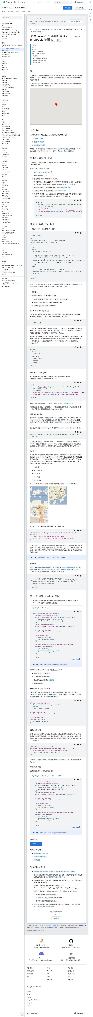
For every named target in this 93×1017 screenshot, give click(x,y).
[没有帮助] (81, 29)
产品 (33, 2)
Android (49, 971)
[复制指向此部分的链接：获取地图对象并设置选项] (52, 689)
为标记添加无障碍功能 (41, 853)
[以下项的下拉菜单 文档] (42, 2)
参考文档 (10, 12)
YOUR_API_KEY (48, 206)
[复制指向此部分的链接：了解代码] (39, 292)
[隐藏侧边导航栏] (22, 1014)
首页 (31, 29)
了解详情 (59, 422)
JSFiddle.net (36, 844)
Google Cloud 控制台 (43, 172)
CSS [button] (53, 776)
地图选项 (51, 680)
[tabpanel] (56, 638)
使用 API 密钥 (66, 187)
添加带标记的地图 (40, 145)
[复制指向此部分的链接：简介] (36, 71)
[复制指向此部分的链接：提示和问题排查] (47, 867)
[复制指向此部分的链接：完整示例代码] (43, 767)
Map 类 (43, 692)
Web (4, 8)
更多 (47, 2)
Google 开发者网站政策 (51, 927)
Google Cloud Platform (33, 1000)
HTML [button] (59, 776)
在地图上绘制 (57, 877)
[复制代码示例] (80, 200)
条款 (28, 1013)
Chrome (29, 994)
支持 (69, 976)
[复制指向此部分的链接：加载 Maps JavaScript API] (49, 373)
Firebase (29, 997)
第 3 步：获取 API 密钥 (65, 403)
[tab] (35, 608)
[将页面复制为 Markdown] (57, 39)
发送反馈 (77, 36)
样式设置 (48, 877)
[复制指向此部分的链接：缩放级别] (38, 451)
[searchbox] (12, 17)
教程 (28, 976)
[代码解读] (75, 200)
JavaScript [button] (45, 608)
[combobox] (63, 2)
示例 (17, 12)
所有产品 (29, 1005)
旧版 (29, 12)
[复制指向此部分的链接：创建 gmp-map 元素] (44, 414)
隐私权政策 (34, 1013)
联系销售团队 (80, 8)
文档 (39, 2)
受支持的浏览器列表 (64, 149)
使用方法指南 (63, 664)
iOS (48, 974)
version (71, 210)
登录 (89, 2)
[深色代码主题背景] (77, 200)
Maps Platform (19, 2)
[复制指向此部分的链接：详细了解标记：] (45, 850)
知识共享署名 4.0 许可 (55, 925)
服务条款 (70, 979)
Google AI (29, 1003)
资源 (23, 12)
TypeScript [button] (35, 608)
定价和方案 (71, 971)
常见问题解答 (30, 971)
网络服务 (49, 979)
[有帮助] (78, 29)
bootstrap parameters (55, 212)
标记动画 (37, 860)
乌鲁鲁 (35, 86)
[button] (12, 96)
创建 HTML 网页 (39, 142)
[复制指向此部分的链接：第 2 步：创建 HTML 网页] (56, 224)
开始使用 (67, 8)
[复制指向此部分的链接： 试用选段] (40, 840)
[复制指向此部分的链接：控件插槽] (38, 564)
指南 (3, 12)
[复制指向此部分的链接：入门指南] (41, 130)
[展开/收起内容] (38, 45)
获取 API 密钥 (38, 139)
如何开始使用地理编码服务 (45, 906)
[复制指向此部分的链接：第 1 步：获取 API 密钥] (53, 158)
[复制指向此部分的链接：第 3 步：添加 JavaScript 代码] (61, 596)
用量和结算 (62, 191)
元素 (62, 284)
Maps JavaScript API (17, 8)
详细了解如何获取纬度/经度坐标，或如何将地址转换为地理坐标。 (55, 871)
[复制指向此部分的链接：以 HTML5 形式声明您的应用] (50, 311)
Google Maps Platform (46, 29)
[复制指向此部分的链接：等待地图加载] (43, 730)
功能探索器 (30, 974)
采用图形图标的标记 (40, 857)
